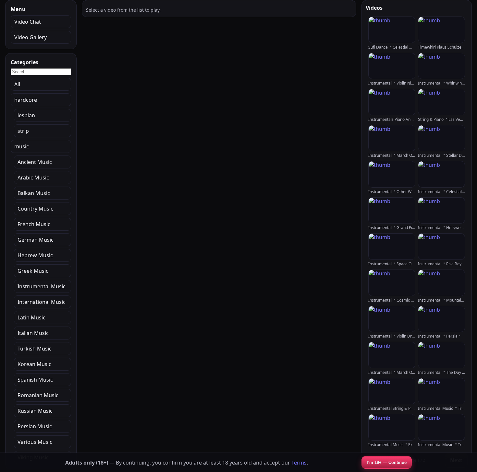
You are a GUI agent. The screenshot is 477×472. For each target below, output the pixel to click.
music (21, 146)
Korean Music (34, 364)
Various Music (35, 441)
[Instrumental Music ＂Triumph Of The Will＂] (441, 391)
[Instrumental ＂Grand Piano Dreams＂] (391, 210)
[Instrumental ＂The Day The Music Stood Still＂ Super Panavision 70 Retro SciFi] (441, 355)
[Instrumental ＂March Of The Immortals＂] (391, 138)
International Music (42, 301)
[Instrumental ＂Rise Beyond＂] (441, 246)
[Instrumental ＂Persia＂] (441, 319)
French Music (34, 224)
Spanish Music (35, 379)
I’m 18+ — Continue (387, 462)
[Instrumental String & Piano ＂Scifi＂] (391, 391)
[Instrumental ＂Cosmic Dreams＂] (391, 283)
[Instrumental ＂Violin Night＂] (391, 66)
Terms (299, 462)
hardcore (25, 99)
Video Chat (27, 21)
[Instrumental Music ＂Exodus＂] (391, 427)
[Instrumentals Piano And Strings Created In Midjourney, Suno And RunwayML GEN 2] (391, 102)
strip (23, 130)
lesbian (26, 115)
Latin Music (31, 317)
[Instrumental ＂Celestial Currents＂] (441, 174)
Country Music (35, 208)
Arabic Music (33, 177)
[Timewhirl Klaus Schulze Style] (441, 30)
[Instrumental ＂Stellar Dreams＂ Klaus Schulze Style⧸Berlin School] (441, 138)
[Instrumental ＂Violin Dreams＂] (391, 319)
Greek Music (33, 270)
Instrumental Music (42, 286)
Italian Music (33, 333)
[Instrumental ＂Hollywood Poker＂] (441, 210)
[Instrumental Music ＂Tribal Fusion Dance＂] (441, 427)
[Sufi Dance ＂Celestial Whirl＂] (391, 30)
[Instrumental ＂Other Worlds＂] (391, 174)
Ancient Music (35, 162)
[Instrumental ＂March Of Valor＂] (391, 355)
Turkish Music (35, 348)
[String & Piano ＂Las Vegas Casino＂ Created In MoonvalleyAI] (441, 102)
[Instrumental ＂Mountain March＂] (441, 283)
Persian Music (35, 426)
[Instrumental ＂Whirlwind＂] (441, 66)
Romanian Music (38, 395)
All (17, 84)
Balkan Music (34, 193)
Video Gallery (30, 37)
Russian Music (35, 410)
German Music (36, 239)
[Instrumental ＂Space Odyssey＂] (391, 246)
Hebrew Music (35, 255)
